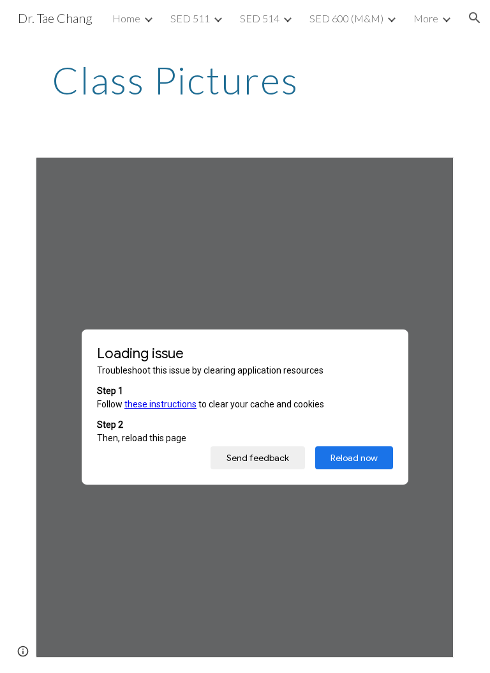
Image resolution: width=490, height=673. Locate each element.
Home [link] (126, 18)
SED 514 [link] (259, 18)
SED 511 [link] (190, 18)
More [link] (425, 18)
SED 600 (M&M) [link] (346, 18)
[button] (474, 18)
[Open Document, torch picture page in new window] (430, 173)
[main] (175, 80)
